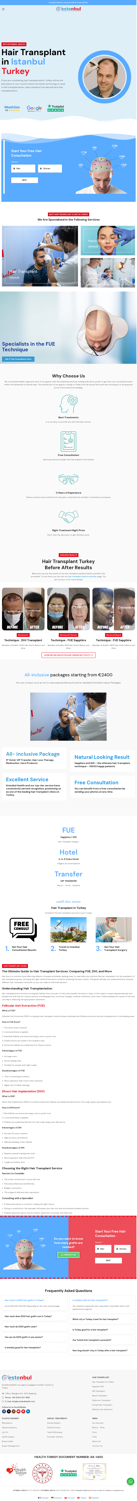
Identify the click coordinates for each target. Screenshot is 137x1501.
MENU (95, 1418)
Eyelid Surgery (8, 1437)
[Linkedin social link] (28, 1411)
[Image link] (16, 1377)
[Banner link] (40, 256)
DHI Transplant (98, 1391)
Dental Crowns (53, 1427)
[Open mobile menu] (3, 9)
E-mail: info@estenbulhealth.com (20, 1401)
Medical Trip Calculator (102, 1409)
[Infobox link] (68, 408)
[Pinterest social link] (23, 1411)
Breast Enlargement (11, 1446)
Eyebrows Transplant (101, 1400)
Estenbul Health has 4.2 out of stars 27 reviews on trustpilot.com (100, 1490)
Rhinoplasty (7, 1423)
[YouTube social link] (18, 1411)
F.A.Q (94, 1437)
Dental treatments (57, 1418)
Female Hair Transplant (102, 1405)
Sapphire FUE (98, 1386)
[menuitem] (43, 1497)
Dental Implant (53, 1423)
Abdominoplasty (9, 1427)
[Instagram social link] (14, 1411)
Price (94, 1432)
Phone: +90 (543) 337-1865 (17, 1397)
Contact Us (97, 1446)
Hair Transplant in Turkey (103, 1382)
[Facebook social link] (4, 1411)
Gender (15, 162)
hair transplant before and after (82, 576)
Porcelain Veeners (55, 1437)
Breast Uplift (7, 1441)
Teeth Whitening (54, 1432)
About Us (96, 1441)
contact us (63, 579)
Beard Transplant (99, 1395)
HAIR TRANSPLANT (100, 1377)
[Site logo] (68, 9)
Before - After (98, 1427)
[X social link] (9, 1411)
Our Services (97, 1423)
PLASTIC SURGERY (10, 1418)
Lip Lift (5, 1432)
